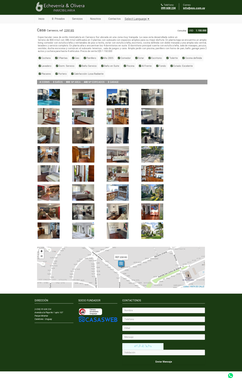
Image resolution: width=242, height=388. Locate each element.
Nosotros (95, 18)
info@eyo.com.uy (194, 8)
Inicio (41, 18)
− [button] (41, 256)
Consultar (181, 31)
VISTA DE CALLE (197, 286)
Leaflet (186, 286)
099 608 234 (168, 8)
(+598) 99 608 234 (43, 309)
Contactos (114, 18)
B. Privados (58, 18)
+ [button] (41, 251)
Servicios (77, 18)
